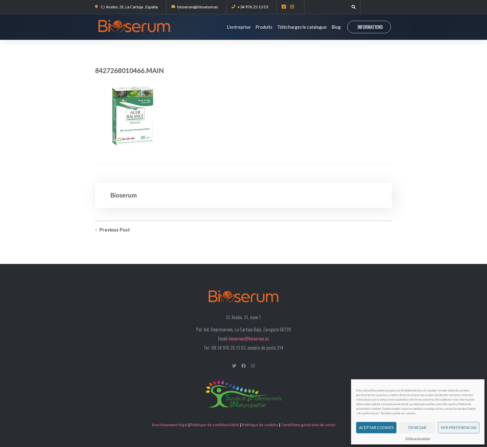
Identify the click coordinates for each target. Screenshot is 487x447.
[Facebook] (243, 366)
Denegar (417, 427)
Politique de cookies (417, 438)
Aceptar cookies (376, 427)
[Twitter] (234, 366)
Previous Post (114, 229)
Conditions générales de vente (308, 424)
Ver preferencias (459, 427)
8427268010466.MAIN (129, 70)
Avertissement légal (170, 424)
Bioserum (123, 195)
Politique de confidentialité (214, 424)
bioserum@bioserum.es (249, 338)
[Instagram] (253, 366)
